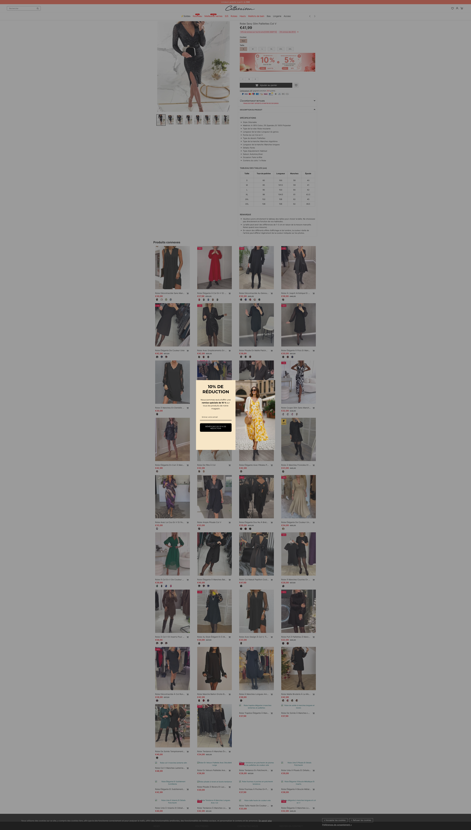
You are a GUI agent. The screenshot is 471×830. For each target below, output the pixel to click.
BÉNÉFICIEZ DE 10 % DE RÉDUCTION (215, 427)
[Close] (272, 383)
